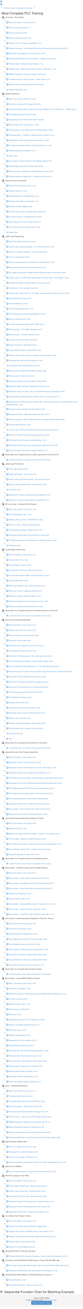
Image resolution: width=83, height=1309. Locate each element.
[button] (1, 2)
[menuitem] (1, 5)
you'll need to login (50, 1300)
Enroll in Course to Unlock (41, 1303)
